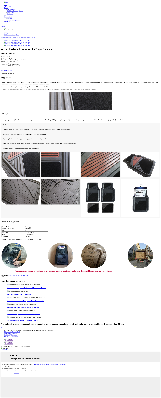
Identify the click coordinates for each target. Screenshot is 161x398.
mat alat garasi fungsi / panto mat (19, 294)
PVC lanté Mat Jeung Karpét (15, 11)
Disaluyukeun (7, 6)
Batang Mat (10, 12)
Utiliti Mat (10, 14)
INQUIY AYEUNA (6, 327)
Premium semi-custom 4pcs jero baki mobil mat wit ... (25, 301)
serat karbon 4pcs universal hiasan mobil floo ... (23, 307)
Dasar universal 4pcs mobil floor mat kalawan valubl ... (26, 288)
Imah (5, 5)
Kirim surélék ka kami (6, 70)
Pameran (9, 18)
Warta (5, 15)
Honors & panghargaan (13, 20)
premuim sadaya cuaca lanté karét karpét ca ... (23, 314)
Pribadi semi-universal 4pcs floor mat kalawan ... (24, 320)
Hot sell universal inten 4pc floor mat (18, 275)
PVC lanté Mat (11, 9)
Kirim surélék (4, 349)
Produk (6, 8)
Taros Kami (7, 21)
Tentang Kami (8, 17)
